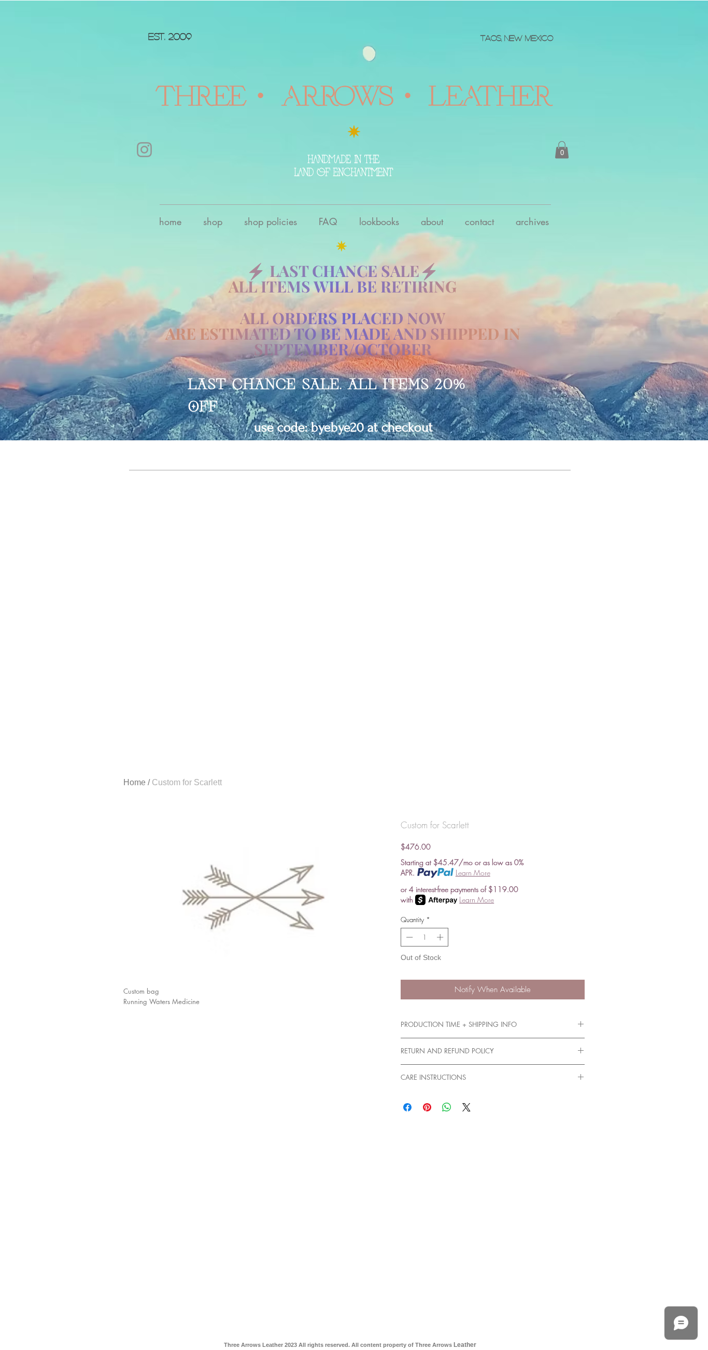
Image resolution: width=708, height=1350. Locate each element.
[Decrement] (408, 937)
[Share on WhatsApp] (447, 1107)
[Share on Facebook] (407, 1107)
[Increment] (441, 937)
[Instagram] (144, 150)
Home (134, 782)
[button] (562, 149)
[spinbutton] (425, 937)
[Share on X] (466, 1107)
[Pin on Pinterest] (427, 1107)
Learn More (473, 873)
